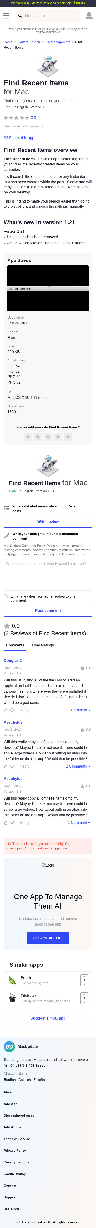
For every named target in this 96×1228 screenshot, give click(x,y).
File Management (57, 42)
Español (39, 1079)
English (10, 1079)
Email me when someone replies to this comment (43, 598)
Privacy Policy (15, 1150)
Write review (48, 521)
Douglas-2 (13, 660)
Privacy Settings (17, 1162)
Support (10, 1197)
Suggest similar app (48, 1018)
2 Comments (76, 766)
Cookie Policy (15, 1174)
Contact (10, 1185)
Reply (24, 710)
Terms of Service (17, 1139)
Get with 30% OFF (48, 938)
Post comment (48, 610)
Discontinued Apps (19, 1115)
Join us (79, 2)
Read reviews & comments (23, 126)
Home (8, 42)
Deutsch (25, 1079)
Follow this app (21, 138)
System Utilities (28, 42)
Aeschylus (13, 722)
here (65, 848)
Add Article (12, 1127)
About (9, 1092)
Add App (10, 1104)
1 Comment (77, 710)
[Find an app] (20, 16)
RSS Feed (11, 1209)
